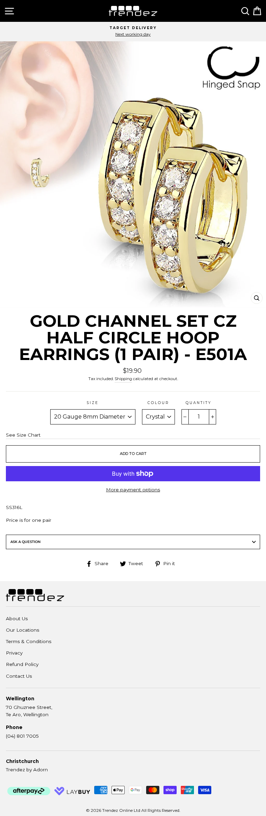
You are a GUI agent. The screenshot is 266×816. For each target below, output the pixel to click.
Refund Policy (22, 664)
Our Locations (22, 630)
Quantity (199, 403)
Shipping (123, 378)
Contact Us (19, 676)
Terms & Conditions (28, 641)
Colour (158, 403)
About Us (17, 618)
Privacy (14, 653)
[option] (133, 31)
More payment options (133, 489)
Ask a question (25, 541)
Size (93, 403)
